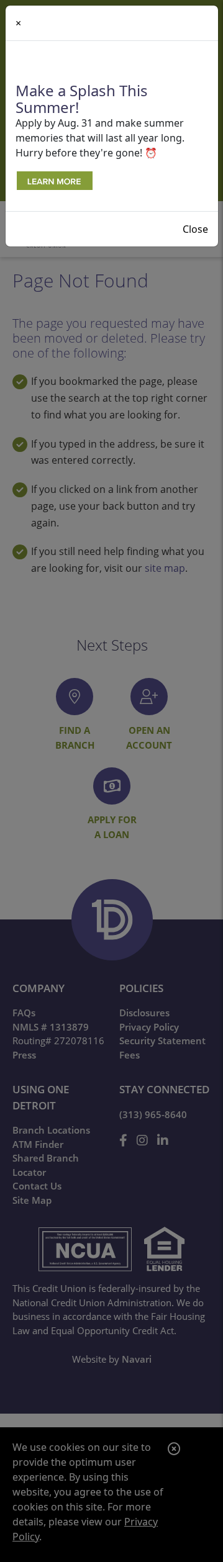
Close (195, 229)
